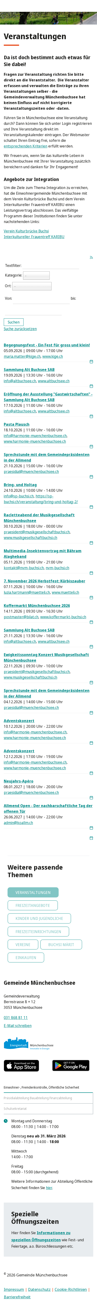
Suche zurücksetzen (20, 329)
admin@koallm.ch (18, 822)
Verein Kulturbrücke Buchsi (26, 231)
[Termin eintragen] (91, 362)
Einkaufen (26, 957)
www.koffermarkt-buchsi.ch (63, 617)
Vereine (23, 944)
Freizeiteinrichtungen (38, 931)
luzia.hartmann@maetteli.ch (27, 592)
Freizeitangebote (33, 905)
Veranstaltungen (33, 892)
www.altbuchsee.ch (53, 381)
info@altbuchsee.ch (20, 381)
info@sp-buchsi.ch (19, 496)
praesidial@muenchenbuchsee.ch (31, 471)
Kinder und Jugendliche (39, 918)
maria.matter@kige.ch (22, 356)
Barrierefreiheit (17, 1297)
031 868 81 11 (16, 1017)
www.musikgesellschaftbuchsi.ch (30, 537)
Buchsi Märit (61, 944)
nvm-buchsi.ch (57, 568)
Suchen (14, 322)
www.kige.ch (52, 356)
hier (49, 1188)
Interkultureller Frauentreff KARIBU (34, 237)
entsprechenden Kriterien (25, 146)
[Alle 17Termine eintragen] (91, 838)
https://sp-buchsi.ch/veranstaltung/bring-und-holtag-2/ (41, 499)
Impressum (14, 1289)
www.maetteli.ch (65, 592)
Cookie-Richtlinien (71, 1289)
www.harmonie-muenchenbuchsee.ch (35, 441)
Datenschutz (39, 1289)
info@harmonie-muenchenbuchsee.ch (35, 435)
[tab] (48, 1087)
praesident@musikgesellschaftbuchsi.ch (37, 532)
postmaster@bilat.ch (21, 617)
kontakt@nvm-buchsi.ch (24, 568)
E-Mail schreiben (18, 1025)
